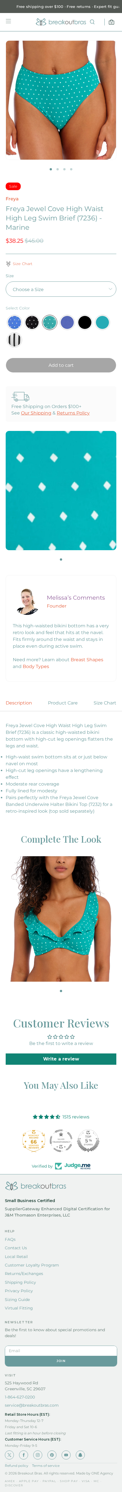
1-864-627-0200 (20, 1397)
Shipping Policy (20, 1282)
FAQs (10, 1239)
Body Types (36, 666)
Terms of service (46, 1465)
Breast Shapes (87, 659)
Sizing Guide (17, 1299)
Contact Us (16, 1247)
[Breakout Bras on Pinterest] (51, 1455)
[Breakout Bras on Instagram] (37, 1455)
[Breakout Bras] (61, 22)
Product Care (63, 703)
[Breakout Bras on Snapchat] (80, 1455)
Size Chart (105, 703)
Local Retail (16, 1256)
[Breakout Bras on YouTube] (66, 1455)
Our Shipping (36, 413)
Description (19, 703)
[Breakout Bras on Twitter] (9, 1455)
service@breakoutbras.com (32, 1405)
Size (10, 276)
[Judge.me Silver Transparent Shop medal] (61, 1140)
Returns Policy (73, 413)
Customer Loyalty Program (32, 1265)
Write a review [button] (61, 1059)
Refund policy (16, 1465)
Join (61, 1361)
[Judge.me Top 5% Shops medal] (88, 1140)
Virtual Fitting (19, 1308)
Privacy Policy (19, 1290)
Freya (12, 198)
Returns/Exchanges (24, 1273)
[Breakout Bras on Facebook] (23, 1455)
